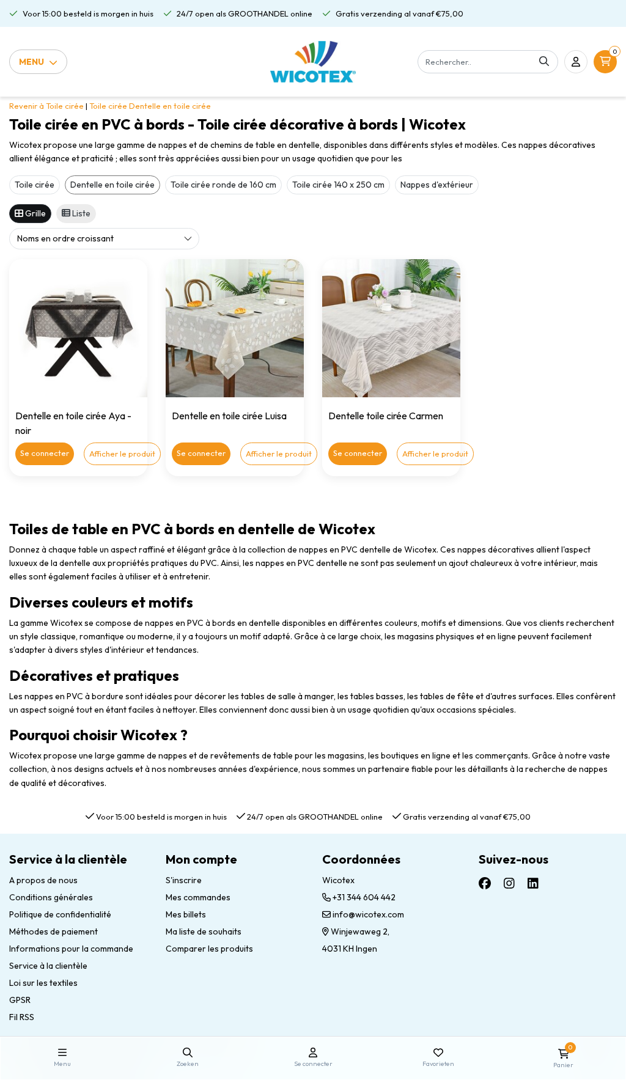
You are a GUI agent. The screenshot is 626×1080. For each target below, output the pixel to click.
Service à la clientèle (48, 965)
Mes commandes (198, 897)
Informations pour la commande (71, 948)
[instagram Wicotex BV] (509, 883)
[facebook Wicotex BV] (485, 883)
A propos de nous (43, 880)
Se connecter (44, 453)
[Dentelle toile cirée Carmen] (391, 328)
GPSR (20, 999)
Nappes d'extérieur (436, 184)
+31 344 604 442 (363, 897)
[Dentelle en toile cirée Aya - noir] (78, 328)
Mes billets (186, 914)
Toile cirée (108, 106)
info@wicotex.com (368, 914)
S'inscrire (184, 880)
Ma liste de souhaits (203, 931)
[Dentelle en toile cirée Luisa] (235, 328)
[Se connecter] (575, 61)
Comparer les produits (209, 948)
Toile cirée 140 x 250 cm (338, 184)
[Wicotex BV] (313, 62)
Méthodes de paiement (53, 931)
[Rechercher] (544, 62)
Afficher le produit (122, 453)
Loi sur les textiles (43, 982)
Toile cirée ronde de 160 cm (223, 184)
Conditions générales (51, 897)
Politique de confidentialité (60, 914)
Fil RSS (21, 1017)
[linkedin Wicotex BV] (533, 883)
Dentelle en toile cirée (170, 106)
